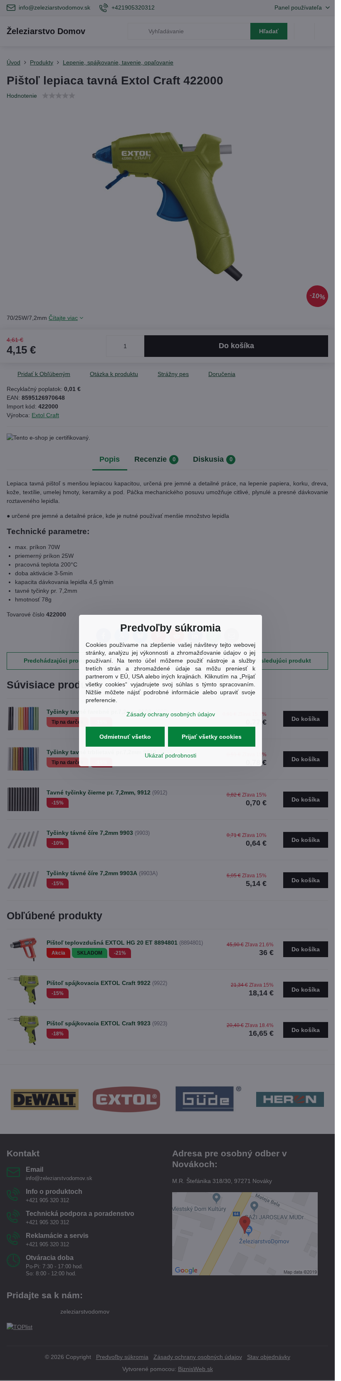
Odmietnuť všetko (125, 736)
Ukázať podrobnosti (170, 755)
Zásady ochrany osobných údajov (170, 714)
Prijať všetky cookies (212, 736)
